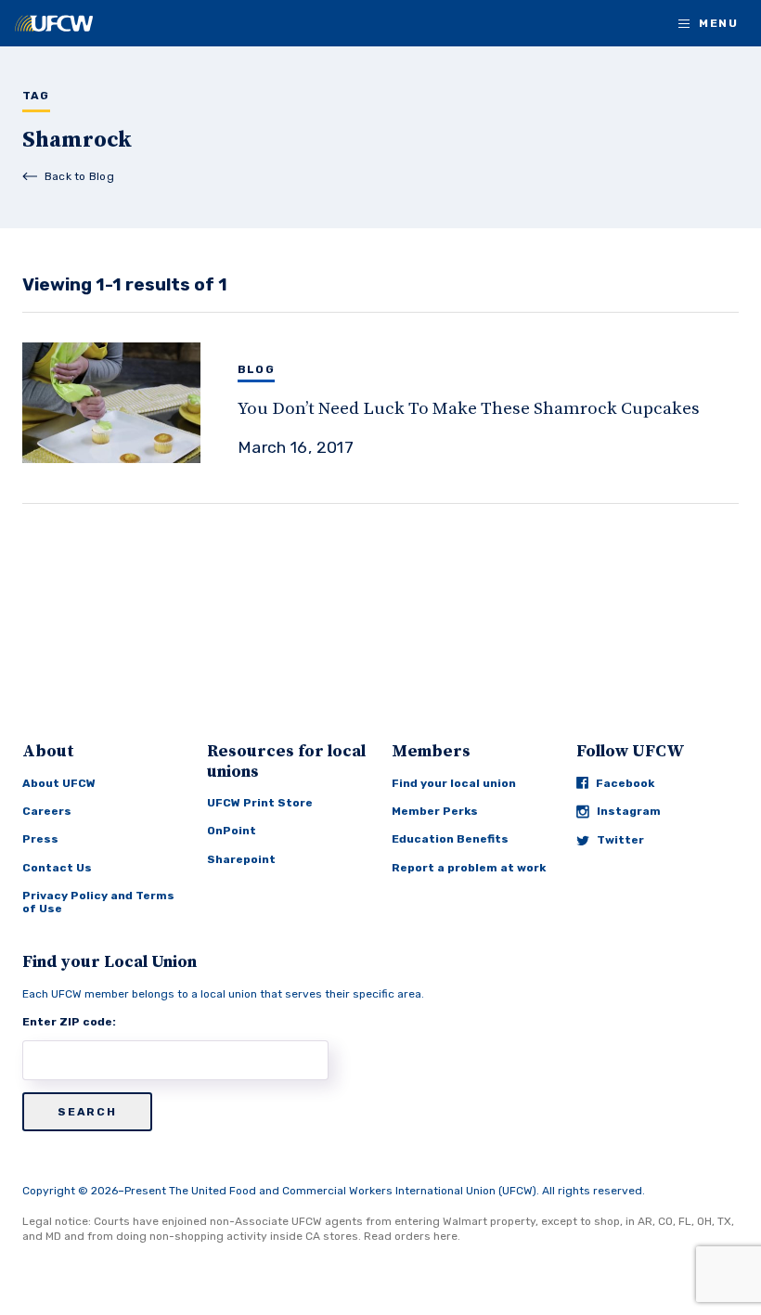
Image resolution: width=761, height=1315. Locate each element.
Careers (46, 811)
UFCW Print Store (260, 802)
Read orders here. (412, 1236)
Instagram (629, 811)
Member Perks (435, 811)
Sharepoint (241, 859)
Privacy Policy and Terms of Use (98, 902)
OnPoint (231, 830)
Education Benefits (450, 838)
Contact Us (57, 867)
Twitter (620, 839)
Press (40, 838)
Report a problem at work (469, 867)
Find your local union (454, 783)
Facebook (625, 783)
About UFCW (59, 783)
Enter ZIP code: (69, 1021)
